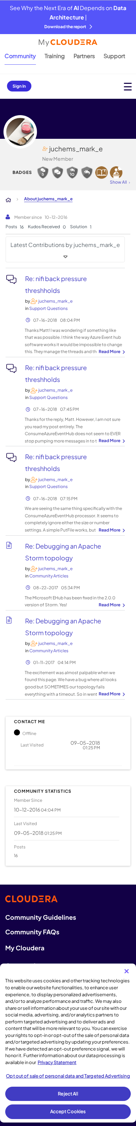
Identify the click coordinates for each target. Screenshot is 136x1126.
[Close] (126, 971)
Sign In (19, 86)
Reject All (68, 1093)
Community (20, 55)
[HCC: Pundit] (116, 172)
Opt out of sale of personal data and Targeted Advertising (68, 1076)
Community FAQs (32, 932)
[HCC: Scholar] (101, 172)
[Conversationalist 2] (43, 172)
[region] (68, 1043)
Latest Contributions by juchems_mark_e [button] (65, 244)
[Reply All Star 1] (87, 172)
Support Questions (48, 308)
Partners (84, 55)
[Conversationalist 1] (57, 172)
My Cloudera (24, 948)
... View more (111, 352)
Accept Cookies (68, 1111)
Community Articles (48, 575)
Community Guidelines (40, 917)
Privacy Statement (57, 1062)
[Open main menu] (128, 86)
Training (55, 55)
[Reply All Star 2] (72, 172)
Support (114, 55)
